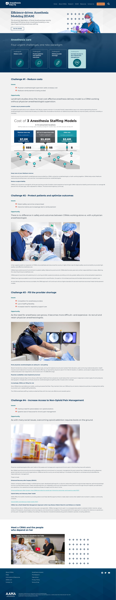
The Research (36, 574)
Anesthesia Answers (37, 572)
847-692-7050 (59, 594)
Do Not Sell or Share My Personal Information (28, 596)
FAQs (7, 574)
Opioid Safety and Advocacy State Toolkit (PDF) (24, 501)
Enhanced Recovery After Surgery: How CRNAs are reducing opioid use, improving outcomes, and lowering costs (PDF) (45, 490)
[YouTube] (109, 573)
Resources (83, 4)
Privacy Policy (36, 579)
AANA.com (9, 579)
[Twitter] (105, 573)
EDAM (77, 4)
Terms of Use (35, 582)
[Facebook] (102, 573)
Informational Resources (13, 577)
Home (55, 4)
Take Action (101, 4)
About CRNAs (63, 4)
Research (70, 4)
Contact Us (91, 4)
